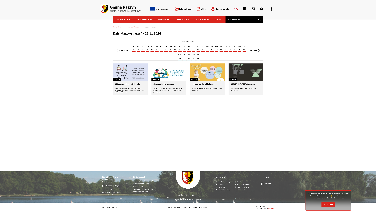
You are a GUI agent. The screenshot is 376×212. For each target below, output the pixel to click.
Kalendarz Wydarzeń (133, 27)
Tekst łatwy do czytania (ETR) (188, 199)
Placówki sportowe (243, 187)
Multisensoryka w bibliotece (203, 84)
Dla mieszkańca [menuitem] (123, 19)
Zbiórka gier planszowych (163, 84)
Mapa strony (186, 207)
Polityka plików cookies (200, 207)
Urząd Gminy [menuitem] (200, 19)
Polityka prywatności (173, 207)
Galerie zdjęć (241, 190)
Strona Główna (117, 27)
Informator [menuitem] (143, 19)
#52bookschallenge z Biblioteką (127, 84)
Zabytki (239, 182)
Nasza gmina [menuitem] (163, 19)
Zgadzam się (328, 204)
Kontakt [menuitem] (219, 19)
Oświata (220, 184)
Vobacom (271, 208)
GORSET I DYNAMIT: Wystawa (242, 84)
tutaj (330, 196)
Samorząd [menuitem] (182, 19)
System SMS (221, 187)
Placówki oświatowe (243, 184)
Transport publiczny (224, 190)
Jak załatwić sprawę (224, 182)
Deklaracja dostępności (188, 195)
